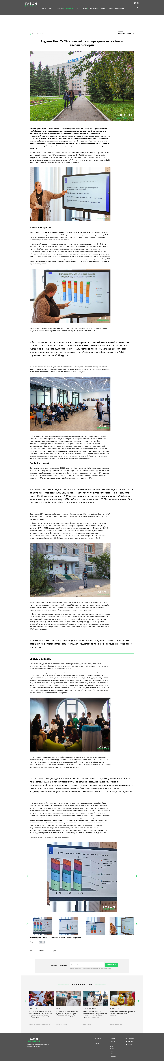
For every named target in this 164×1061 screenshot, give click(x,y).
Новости (43, 8)
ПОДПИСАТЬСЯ (111, 965)
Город (77, 8)
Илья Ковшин (87, 1024)
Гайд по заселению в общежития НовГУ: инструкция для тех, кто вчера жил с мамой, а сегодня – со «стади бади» (41, 1015)
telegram (138, 3)
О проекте (98, 1038)
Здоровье (43, 951)
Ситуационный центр (77, 803)
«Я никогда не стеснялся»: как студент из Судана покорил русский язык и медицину (67, 1014)
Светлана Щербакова (126, 33)
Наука (85, 8)
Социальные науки (89, 1009)
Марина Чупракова (61, 1024)
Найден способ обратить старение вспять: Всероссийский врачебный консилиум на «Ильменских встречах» (95, 1015)
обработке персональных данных (103, 968)
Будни (32, 31)
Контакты (97, 1043)
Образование (33, 1009)
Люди (51, 8)
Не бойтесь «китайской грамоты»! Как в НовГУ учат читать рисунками (122, 1014)
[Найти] (137, 8)
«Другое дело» (35, 825)
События (60, 8)
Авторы (97, 1041)
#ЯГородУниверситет (116, 8)
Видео (103, 8)
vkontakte (135, 3)
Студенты (54, 951)
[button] (137, 876)
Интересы (94, 8)
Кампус (69, 8)
